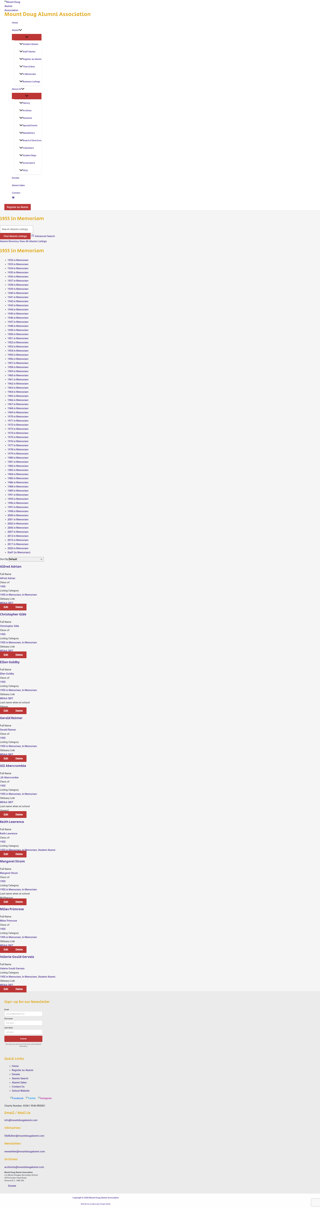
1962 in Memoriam (18, 383)
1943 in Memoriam (18, 305)
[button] (20, 30)
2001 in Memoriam (18, 519)
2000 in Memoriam (18, 515)
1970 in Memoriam (18, 416)
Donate (15, 178)
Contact (16, 192)
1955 (3, 586)
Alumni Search (20, 1078)
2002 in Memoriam (18, 523)
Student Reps (29, 155)
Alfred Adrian (10, 566)
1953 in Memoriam (18, 346)
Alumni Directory (9, 241)
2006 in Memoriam (18, 527)
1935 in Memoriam (18, 272)
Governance (29, 163)
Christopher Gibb (13, 614)
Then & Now (29, 66)
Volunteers (28, 148)
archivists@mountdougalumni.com (24, 1167)
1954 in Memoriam (18, 350)
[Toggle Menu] (27, 37)
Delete (19, 607)
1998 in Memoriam (18, 511)
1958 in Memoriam (18, 367)
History (26, 103)
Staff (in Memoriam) (19, 552)
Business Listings (31, 81)
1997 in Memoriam (18, 507)
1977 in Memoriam (18, 445)
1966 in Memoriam (18, 400)
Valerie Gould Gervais (17, 956)
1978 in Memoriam (18, 449)
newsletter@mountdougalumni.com (24, 1151)
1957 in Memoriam (18, 363)
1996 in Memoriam (18, 503)
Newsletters (29, 133)
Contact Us (18, 1086)
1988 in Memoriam (18, 486)
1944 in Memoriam (18, 309)
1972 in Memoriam (18, 424)
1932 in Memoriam (18, 260)
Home (15, 22)
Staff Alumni (29, 51)
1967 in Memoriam (18, 404)
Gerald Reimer (11, 718)
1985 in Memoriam (18, 478)
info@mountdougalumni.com (20, 1120)
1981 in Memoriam (18, 461)
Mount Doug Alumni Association (47, 14)
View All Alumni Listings (33, 241)
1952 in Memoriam (18, 342)
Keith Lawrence (12, 822)
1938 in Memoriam (18, 284)
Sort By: (4, 559)
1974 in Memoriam (18, 433)
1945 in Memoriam (18, 313)
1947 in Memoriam (18, 321)
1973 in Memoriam (18, 428)
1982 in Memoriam (18, 465)
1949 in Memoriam (18, 330)
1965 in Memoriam (18, 395)
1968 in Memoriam (18, 408)
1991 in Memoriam (18, 494)
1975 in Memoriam (18, 437)
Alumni (15, 30)
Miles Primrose (12, 909)
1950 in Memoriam (18, 334)
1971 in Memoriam (18, 420)
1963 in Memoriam (18, 387)
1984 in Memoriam (18, 474)
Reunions (27, 118)
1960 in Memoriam (18, 375)
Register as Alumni (32, 59)
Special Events (30, 125)
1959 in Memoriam (18, 371)
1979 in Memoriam (18, 453)
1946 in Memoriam (18, 317)
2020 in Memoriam (18, 548)
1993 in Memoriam (18, 498)
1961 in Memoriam (18, 379)
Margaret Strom (12, 861)
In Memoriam (29, 74)
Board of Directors (32, 140)
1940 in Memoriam (18, 293)
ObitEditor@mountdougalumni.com (24, 1135)
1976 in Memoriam (18, 441)
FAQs (25, 170)
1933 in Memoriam (18, 264)
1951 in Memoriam (18, 338)
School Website (21, 1090)
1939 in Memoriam (18, 288)
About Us (16, 89)
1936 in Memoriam (18, 276)
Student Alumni (30, 44)
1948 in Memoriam (18, 325)
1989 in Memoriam (18, 490)
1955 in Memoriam (18, 354)
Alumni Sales (18, 185)
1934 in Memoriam (18, 268)
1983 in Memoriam (18, 470)
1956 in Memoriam (18, 358)
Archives (27, 110)
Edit (6, 607)
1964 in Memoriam (18, 391)
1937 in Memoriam (18, 280)
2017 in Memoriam (18, 544)
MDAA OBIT (6, 602)
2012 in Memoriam (18, 535)
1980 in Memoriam (18, 457)
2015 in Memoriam (18, 540)
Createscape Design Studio (100, 1204)
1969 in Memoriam (18, 412)
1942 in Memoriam (18, 301)
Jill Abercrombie (13, 765)
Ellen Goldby (10, 662)
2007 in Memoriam (18, 531)
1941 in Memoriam (18, 297)
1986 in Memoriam (18, 482)
